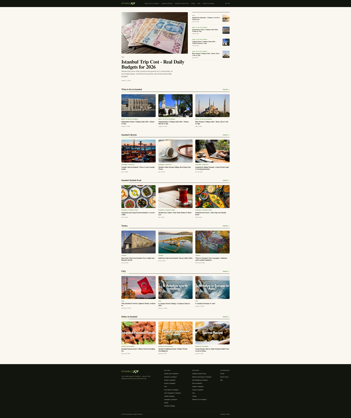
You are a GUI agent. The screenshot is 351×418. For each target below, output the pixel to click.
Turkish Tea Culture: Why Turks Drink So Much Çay (174, 213)
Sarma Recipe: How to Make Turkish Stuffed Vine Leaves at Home (212, 350)
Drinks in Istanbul (169, 383)
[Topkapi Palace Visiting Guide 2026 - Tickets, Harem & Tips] (175, 105)
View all (225, 89)
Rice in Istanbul (197, 383)
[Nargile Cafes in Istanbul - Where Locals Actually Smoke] (138, 151)
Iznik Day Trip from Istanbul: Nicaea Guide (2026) (175, 258)
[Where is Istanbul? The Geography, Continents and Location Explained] (212, 242)
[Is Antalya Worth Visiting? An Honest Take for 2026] (175, 287)
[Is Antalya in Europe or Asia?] (212, 287)
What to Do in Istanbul (152, 3)
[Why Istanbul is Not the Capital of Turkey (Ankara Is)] (138, 287)
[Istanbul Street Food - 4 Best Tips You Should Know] (212, 196)
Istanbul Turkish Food (181, 3)
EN (226, 3)
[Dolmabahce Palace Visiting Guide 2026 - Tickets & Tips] (138, 105)
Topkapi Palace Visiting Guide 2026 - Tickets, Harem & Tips (173, 122)
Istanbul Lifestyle (167, 3)
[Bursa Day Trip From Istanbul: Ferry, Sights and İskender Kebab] (138, 242)
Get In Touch (224, 377)
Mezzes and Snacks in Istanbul (201, 377)
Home (222, 373)
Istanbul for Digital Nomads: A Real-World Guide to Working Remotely (212, 168)
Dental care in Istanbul (171, 373)
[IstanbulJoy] (128, 3)
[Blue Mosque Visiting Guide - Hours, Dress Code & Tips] (212, 105)
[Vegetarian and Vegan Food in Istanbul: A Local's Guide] (138, 196)
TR (229, 3)
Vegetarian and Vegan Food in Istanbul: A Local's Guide (138, 213)
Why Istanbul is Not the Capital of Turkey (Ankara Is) (138, 304)
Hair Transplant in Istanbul (172, 393)
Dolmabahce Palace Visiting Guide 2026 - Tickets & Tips (137, 122)
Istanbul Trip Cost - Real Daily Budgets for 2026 (152, 64)
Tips (193, 393)
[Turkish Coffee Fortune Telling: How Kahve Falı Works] (175, 151)
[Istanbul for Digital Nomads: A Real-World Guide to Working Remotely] (212, 151)
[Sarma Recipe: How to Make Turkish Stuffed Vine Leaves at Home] (212, 333)
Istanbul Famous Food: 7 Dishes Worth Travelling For (138, 350)
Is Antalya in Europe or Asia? (205, 303)
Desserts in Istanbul (170, 377)
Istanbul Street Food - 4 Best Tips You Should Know (210, 213)
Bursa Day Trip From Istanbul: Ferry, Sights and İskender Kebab (137, 259)
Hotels (166, 403)
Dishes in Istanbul (208, 3)
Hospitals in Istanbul (170, 399)
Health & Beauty (169, 396)
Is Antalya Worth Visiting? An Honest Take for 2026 (174, 304)
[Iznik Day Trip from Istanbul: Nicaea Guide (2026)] (175, 242)
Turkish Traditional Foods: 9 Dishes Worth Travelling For (172, 350)
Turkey (193, 3)
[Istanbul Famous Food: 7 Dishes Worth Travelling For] (138, 333)
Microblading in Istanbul (200, 380)
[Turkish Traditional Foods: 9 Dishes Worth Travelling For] (175, 333)
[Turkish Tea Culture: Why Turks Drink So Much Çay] (175, 196)
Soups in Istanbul (197, 390)
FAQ (199, 3)
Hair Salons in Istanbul (171, 390)
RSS (221, 380)
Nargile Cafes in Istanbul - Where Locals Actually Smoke (138, 168)
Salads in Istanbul (197, 386)
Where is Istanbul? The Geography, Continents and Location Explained (211, 259)
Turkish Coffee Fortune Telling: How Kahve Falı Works (174, 168)
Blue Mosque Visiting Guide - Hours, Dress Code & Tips (211, 122)
